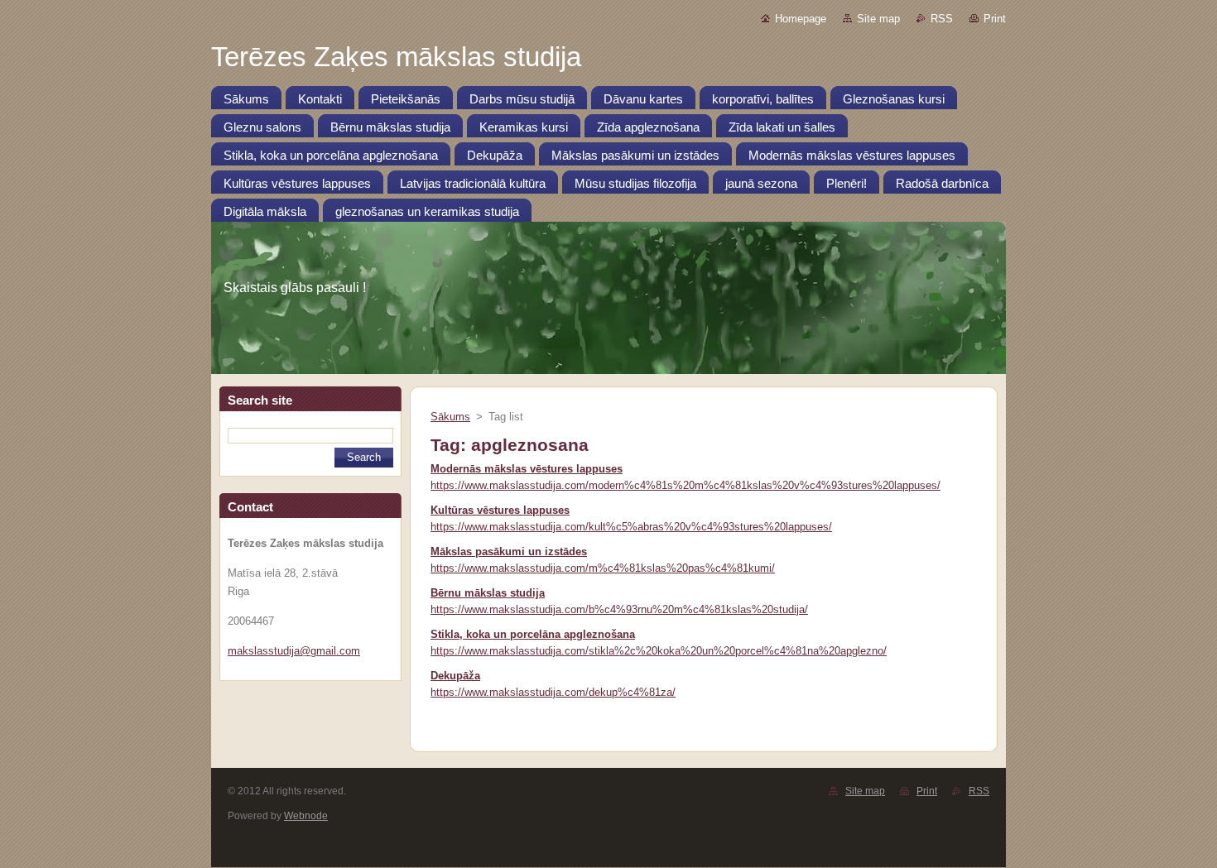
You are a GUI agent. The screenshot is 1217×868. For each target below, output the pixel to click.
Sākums (450, 416)
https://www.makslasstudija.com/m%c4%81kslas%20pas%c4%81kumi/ (603, 568)
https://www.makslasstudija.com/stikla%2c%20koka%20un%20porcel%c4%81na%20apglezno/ (659, 651)
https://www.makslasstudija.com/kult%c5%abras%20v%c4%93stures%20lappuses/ (631, 526)
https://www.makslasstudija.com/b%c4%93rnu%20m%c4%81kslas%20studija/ (619, 609)
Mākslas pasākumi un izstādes (509, 551)
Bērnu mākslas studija (488, 593)
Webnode (306, 816)
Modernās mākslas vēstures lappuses (527, 469)
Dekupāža (455, 675)
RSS (942, 18)
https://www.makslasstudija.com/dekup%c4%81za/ (553, 692)
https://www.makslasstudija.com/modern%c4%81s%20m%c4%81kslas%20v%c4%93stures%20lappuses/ (685, 485)
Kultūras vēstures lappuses (500, 510)
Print (995, 18)
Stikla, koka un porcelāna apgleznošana (533, 634)
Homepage (800, 18)
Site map (878, 18)
